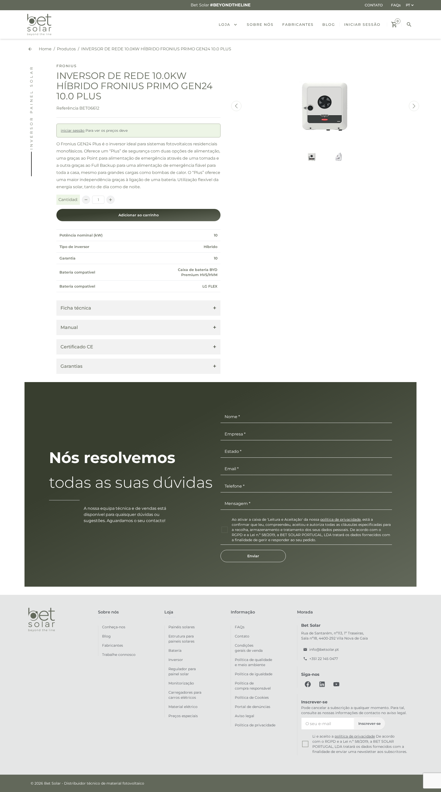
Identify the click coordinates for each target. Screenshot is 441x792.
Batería (174, 650)
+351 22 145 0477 (323, 658)
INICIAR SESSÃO (362, 24)
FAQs (396, 5)
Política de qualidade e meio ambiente (253, 662)
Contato (242, 636)
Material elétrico (183, 706)
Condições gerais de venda (249, 648)
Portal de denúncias (252, 706)
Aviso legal (244, 716)
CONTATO (374, 5)
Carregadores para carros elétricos (184, 695)
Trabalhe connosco (119, 654)
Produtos (66, 48)
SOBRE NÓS (260, 24)
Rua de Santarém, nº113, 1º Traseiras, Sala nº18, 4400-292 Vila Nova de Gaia (334, 636)
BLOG (328, 24)
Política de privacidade (255, 725)
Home (45, 48)
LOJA (224, 24)
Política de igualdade (253, 674)
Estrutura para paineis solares (181, 639)
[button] (237, 24)
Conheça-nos (113, 627)
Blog (106, 636)
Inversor (175, 659)
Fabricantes (112, 645)
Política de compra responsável (253, 686)
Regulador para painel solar (182, 671)
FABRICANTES (298, 24)
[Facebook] (307, 684)
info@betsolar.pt (324, 649)
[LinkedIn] (322, 684)
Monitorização (181, 683)
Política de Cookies (252, 697)
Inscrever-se (369, 723)
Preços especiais (183, 716)
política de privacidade (340, 519)
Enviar (253, 556)
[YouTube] (336, 684)
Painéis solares (181, 627)
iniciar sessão (72, 130)
